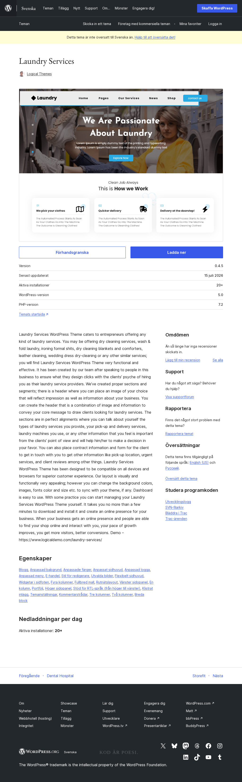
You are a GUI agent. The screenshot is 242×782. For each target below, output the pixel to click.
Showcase (69, 703)
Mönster (67, 726)
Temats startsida (32, 314)
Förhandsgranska (72, 252)
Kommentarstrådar (73, 594)
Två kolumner (122, 594)
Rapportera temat (179, 434)
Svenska (70, 752)
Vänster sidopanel (134, 582)
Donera (152, 718)
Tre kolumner (99, 594)
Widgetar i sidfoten (34, 582)
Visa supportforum (179, 397)
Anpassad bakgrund (45, 570)
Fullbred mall (84, 582)
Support (109, 711)
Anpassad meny (31, 576)
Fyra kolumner (62, 582)
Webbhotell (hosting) (35, 718)
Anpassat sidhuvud (108, 570)
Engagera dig (154, 703)
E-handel (53, 576)
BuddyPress (197, 726)
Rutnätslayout (107, 582)
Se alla (218, 360)
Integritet (26, 726)
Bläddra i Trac (176, 513)
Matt (191, 711)
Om (21, 703)
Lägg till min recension (182, 360)
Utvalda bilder (102, 576)
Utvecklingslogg (178, 502)
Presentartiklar (157, 726)
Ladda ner (176, 252)
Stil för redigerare (75, 576)
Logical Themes (39, 74)
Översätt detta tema (181, 478)
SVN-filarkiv (174, 507)
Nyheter (25, 711)
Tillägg (66, 718)
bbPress (194, 718)
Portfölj (37, 588)
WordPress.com (200, 703)
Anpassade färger (77, 570)
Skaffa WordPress (217, 8)
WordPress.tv (115, 726)
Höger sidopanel (58, 588)
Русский (172, 468)
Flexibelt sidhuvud (129, 576)
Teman (24, 24)
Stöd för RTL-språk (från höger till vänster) (106, 588)
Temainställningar (43, 594)
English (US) (199, 462)
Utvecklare (111, 718)
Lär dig (108, 703)
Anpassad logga (137, 570)
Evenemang (153, 711)
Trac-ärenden (176, 519)
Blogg (23, 570)
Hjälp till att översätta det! (155, 37)
